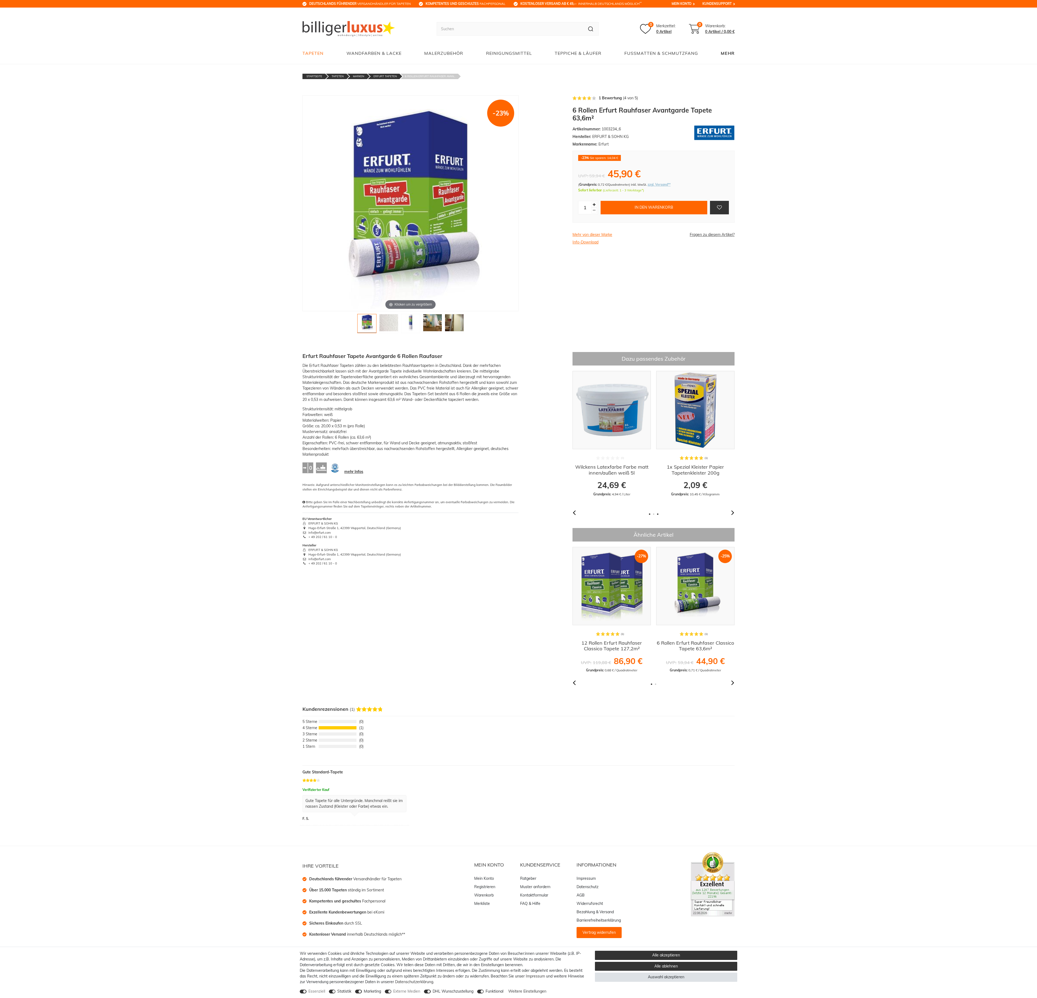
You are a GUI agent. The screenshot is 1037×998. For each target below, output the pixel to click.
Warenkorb (484, 895)
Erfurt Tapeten (385, 76)
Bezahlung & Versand (595, 911)
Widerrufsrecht (590, 903)
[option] (612, 434)
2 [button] (653, 514)
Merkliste (482, 903)
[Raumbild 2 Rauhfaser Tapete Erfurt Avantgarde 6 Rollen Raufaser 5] (454, 325)
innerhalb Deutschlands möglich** (357, 934)
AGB (581, 895)
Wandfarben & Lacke (374, 53)
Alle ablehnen (666, 966)
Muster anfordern (535, 886)
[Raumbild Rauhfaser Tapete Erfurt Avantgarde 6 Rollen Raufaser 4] (432, 325)
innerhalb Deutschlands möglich (581, 3)
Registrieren (484, 886)
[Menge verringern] (594, 210)
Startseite (314, 76)
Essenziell (316, 991)
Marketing (372, 991)
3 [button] (657, 514)
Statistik (344, 991)
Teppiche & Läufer (578, 53)
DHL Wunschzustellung (453, 991)
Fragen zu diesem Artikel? (712, 234)
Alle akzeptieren (666, 955)
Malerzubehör (443, 53)
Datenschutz (587, 886)
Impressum (586, 878)
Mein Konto (681, 4)
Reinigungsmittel (509, 53)
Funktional (494, 991)
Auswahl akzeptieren (666, 977)
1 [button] (649, 514)
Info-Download (585, 242)
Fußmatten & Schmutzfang (661, 53)
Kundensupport (717, 4)
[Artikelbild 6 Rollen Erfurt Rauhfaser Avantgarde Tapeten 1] (367, 325)
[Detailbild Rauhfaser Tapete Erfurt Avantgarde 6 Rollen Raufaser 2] (389, 325)
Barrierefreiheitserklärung (599, 920)
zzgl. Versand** (659, 184)
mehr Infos (353, 471)
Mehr (728, 53)
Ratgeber (528, 878)
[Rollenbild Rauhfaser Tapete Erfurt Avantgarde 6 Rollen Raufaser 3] (411, 325)
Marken (358, 76)
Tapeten (313, 53)
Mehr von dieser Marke (592, 234)
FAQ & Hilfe (530, 903)
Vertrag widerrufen (599, 932)
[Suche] (591, 29)
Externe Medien (406, 991)
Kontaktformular (534, 895)
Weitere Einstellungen (527, 991)
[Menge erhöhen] (594, 205)
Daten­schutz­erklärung (414, 981)
